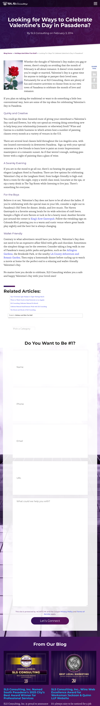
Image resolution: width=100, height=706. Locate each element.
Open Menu (95, 3)
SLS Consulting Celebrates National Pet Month (24, 303)
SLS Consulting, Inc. (15, 3)
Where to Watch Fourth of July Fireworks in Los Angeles (27, 300)
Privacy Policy (66, 612)
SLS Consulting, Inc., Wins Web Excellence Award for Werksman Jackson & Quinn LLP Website (73, 694)
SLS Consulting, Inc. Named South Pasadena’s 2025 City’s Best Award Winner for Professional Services (24, 694)
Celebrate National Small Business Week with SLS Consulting (28, 306)
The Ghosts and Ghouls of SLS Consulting (23, 310)
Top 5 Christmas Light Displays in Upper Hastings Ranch (27, 296)
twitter (94, 86)
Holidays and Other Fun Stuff (26, 53)
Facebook (94, 80)
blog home (8, 53)
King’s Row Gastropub (43, 218)
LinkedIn (94, 74)
